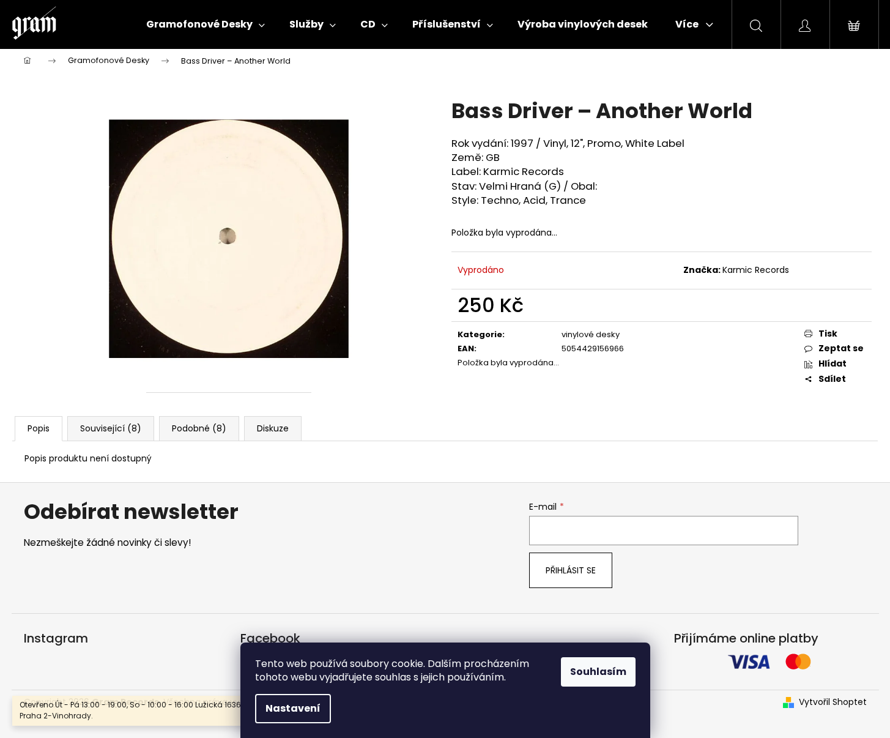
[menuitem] (205, 24)
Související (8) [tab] (110, 428)
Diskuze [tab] (273, 428)
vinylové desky (591, 334)
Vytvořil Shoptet (833, 702)
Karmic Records (755, 270)
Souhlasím (598, 672)
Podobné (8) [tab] (199, 428)
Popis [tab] (39, 428)
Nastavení (293, 708)
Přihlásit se (571, 570)
